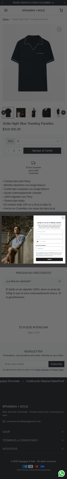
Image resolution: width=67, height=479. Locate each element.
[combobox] (39, 241)
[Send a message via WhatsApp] (61, 473)
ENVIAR (49, 259)
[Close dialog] (63, 217)
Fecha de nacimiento (41, 245)
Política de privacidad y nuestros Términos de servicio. (44, 255)
